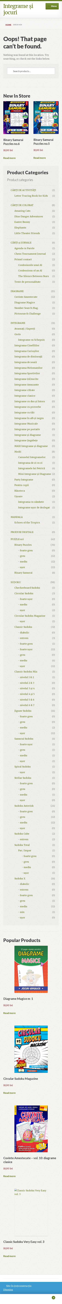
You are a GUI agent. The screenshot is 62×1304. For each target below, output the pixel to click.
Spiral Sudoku (22, 766)
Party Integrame (23, 479)
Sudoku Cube (21, 833)
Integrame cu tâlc (24, 412)
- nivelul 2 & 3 (26, 682)
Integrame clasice (24, 395)
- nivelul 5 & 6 (26, 699)
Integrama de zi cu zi (30, 462)
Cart (47, 1296)
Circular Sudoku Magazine (29, 615)
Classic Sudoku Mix (25, 671)
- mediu (22, 561)
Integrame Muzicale (26, 423)
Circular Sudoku (23, 593)
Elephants (20, 227)
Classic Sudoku (23, 626)
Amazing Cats (22, 210)
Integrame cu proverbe (27, 406)
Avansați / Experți (24, 328)
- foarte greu (25, 550)
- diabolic (23, 632)
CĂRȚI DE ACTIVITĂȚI (23, 190)
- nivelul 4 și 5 (26, 694)
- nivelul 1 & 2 (26, 677)
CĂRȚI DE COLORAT (22, 205)
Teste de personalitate (27, 281)
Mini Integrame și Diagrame (34, 473)
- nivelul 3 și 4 (26, 688)
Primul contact (23, 259)
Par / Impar (24, 850)
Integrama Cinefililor (26, 345)
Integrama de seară (25, 362)
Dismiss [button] (8, 1289)
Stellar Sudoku (22, 777)
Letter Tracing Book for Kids (31, 195)
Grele (17, 334)
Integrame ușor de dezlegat (34, 507)
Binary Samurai (23, 572)
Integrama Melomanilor (28, 367)
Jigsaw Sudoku (22, 710)
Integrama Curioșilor (26, 351)
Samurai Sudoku (23, 738)
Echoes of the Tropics (27, 522)
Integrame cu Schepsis (31, 339)
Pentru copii (21, 485)
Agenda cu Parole (24, 248)
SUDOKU (16, 582)
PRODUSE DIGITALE (22, 532)
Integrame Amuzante (26, 384)
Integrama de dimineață (28, 356)
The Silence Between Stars (33, 276)
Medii (17, 451)
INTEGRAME (18, 323)
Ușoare (18, 496)
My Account (10, 1299)
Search (31, 1299)
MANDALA (17, 517)
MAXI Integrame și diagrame (31, 446)
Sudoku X (19, 878)
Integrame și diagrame (27, 434)
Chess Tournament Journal (30, 253)
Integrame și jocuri (18, 9)
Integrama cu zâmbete (31, 501)
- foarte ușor (25, 599)
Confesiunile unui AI (30, 265)
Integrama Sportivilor (27, 373)
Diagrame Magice (24, 302)
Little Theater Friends (27, 233)
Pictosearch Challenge (27, 313)
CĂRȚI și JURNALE (21, 242)
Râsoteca (19, 490)
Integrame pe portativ (27, 429)
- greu (21, 555)
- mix (21, 912)
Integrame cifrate (24, 390)
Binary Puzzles (23, 544)
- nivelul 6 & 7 (26, 705)
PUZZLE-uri (17, 539)
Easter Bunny (22, 221)
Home (8, 25)
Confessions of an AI (30, 270)
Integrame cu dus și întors (29, 401)
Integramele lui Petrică (31, 468)
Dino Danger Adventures (28, 216)
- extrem (23, 638)
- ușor (21, 567)
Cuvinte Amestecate (25, 296)
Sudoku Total (22, 845)
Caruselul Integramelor (32, 457)
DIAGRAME (17, 291)
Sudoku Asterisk (24, 805)
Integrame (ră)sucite (26, 379)
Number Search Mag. (26, 308)
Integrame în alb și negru (29, 418)
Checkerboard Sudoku (27, 587)
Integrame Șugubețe (26, 440)
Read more (9, 157)
